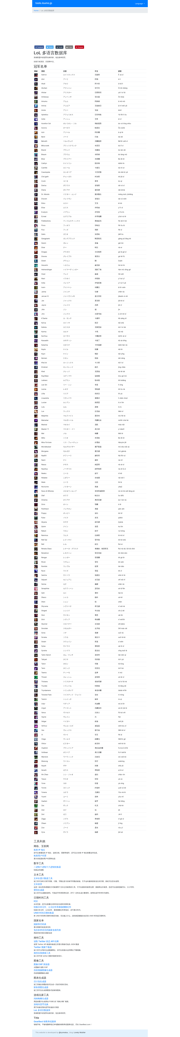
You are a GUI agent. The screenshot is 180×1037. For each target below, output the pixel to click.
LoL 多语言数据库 (42, 1010)
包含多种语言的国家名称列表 (47, 930)
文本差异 (38, 884)
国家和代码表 (40, 924)
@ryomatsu (63, 1032)
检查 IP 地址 (39, 850)
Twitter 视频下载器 (43, 947)
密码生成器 (39, 890)
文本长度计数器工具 (43, 878)
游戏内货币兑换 (41, 1004)
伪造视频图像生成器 (43, 970)
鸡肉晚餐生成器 (41, 998)
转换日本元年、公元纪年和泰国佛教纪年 (52, 907)
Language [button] (139, 3)
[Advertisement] (90, 29)
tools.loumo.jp (43, 3)
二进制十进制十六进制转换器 (47, 867)
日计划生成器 (40, 981)
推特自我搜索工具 (42, 953)
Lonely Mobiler (80, 1032)
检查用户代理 (40, 855)
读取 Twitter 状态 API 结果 (46, 941)
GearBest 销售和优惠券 (45, 1021)
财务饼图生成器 (41, 987)
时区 (36, 901)
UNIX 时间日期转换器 (44, 913)
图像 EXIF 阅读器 (42, 964)
